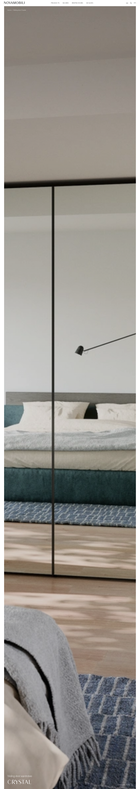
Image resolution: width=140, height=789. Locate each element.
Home (9, 10)
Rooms (66, 3)
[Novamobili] (14, 3)
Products (55, 3)
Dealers (89, 3)
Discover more (123, 785)
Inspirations (77, 3)
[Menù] (127, 3)
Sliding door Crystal (19, 10)
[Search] (131, 3)
